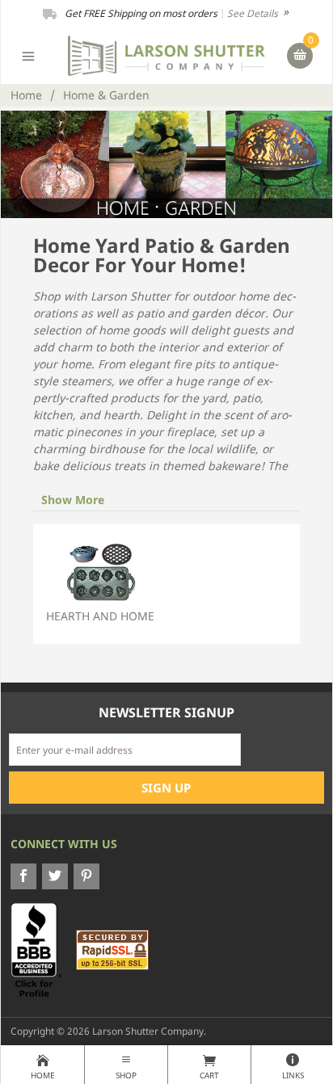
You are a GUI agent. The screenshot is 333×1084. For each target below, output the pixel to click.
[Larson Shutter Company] (166, 54)
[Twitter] (55, 876)
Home (26, 95)
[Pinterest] (86, 876)
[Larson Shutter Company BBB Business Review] (42, 949)
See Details (253, 13)
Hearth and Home (100, 616)
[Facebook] (23, 876)
